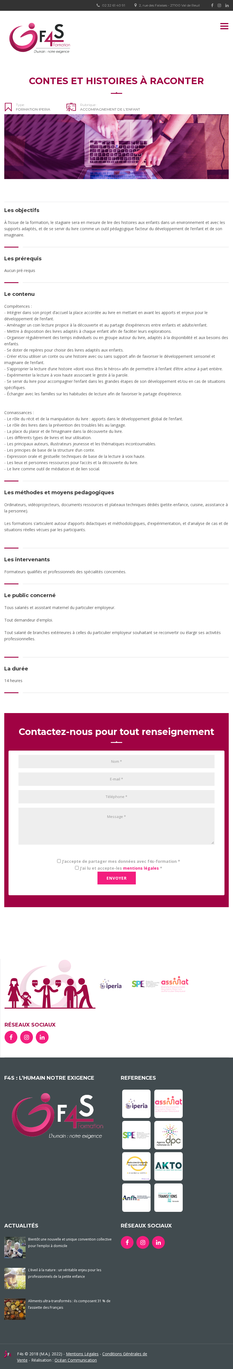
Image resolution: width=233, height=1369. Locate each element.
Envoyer (117, 878)
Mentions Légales (82, 1353)
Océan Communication (76, 1360)
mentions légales (141, 868)
